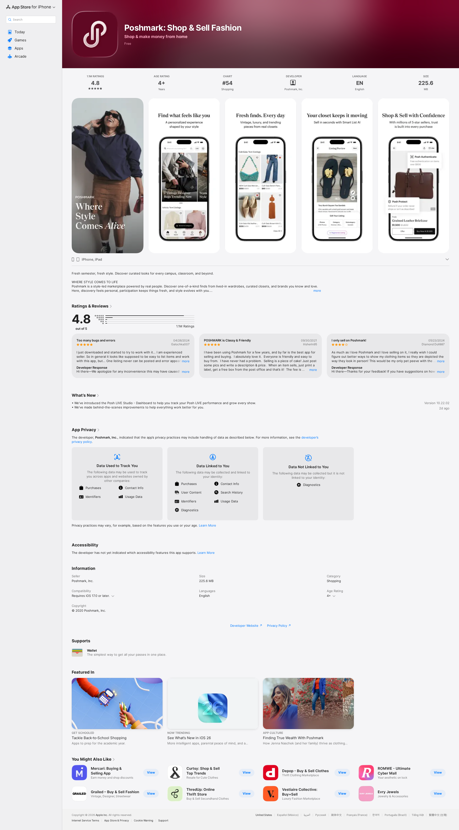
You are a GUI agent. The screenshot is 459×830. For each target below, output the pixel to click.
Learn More (207, 525)
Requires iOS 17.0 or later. (91, 596)
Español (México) (288, 815)
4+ (329, 596)
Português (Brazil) (396, 815)
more (317, 290)
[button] (31, 32)
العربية (307, 815)
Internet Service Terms (85, 820)
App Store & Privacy (116, 820)
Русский (320, 815)
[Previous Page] (67, 175)
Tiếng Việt (418, 815)
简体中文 (336, 815)
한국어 (376, 815)
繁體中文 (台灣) (438, 815)
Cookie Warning (143, 820)
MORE (186, 361)
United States (264, 815)
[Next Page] (454, 175)
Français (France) (357, 815)
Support (163, 820)
